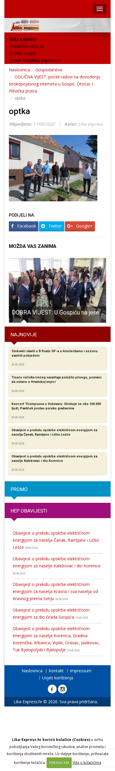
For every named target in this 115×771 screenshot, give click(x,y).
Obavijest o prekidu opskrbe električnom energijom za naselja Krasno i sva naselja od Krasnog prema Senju (55, 591)
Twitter (54, 226)
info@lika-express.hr (42, 60)
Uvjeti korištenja (57, 678)
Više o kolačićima (87, 762)
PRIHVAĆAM (59, 762)
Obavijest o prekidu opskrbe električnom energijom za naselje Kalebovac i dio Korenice (57, 565)
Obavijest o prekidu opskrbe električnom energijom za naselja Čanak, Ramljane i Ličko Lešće (56, 540)
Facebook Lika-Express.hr (52, 689)
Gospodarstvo (49, 70)
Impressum (80, 670)
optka (19, 111)
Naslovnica (19, 70)
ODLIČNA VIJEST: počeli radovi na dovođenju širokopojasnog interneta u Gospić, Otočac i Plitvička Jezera (54, 84)
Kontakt (56, 670)
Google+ (84, 226)
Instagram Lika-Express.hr (62, 689)
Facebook (26, 226)
